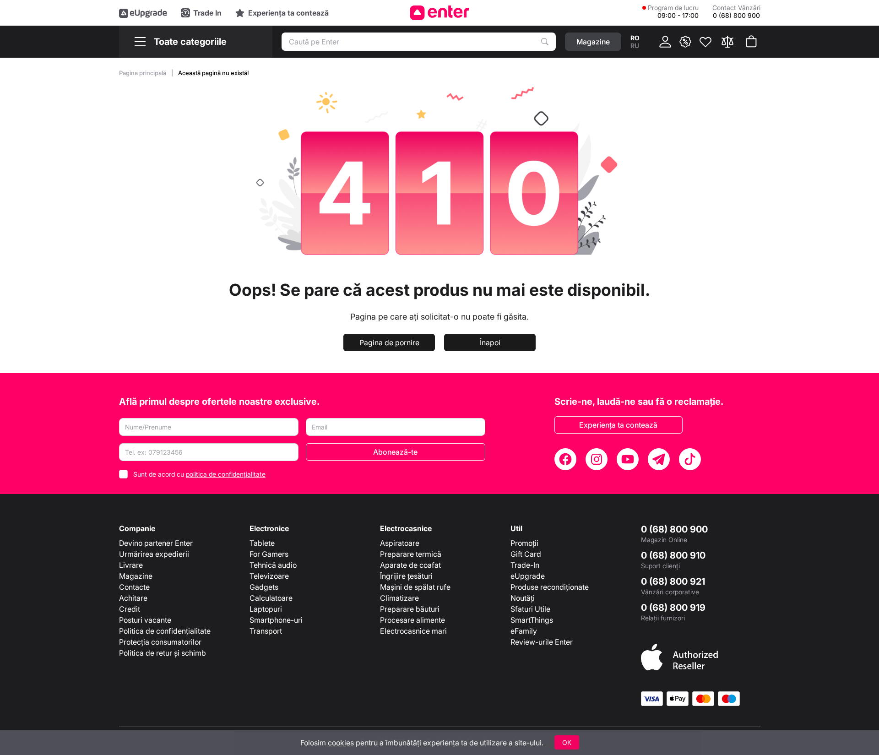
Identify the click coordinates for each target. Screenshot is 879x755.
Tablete (262, 543)
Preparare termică (410, 554)
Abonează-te (395, 451)
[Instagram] (597, 459)
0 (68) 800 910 (673, 555)
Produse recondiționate (549, 587)
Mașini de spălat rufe (415, 587)
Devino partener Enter (156, 543)
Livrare (131, 565)
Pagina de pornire (389, 342)
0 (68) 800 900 (674, 529)
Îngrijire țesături (406, 576)
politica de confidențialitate (226, 474)
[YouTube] (628, 459)
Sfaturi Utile (530, 609)
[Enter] (439, 12)
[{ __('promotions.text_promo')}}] (685, 41)
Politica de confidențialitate (165, 631)
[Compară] (727, 42)
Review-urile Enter (541, 641)
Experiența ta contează (618, 424)
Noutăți (522, 598)
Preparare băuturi (410, 609)
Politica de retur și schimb (162, 652)
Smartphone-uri (276, 620)
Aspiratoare (399, 543)
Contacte (134, 587)
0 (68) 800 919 (673, 607)
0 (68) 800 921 (673, 581)
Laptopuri (266, 609)
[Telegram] (659, 459)
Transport (266, 631)
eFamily (523, 631)
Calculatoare (271, 598)
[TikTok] (690, 459)
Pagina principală (143, 72)
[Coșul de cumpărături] (751, 42)
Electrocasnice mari (413, 631)
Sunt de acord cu (199, 474)
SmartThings (531, 620)
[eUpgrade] (143, 12)
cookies (341, 742)
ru (634, 45)
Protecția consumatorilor (160, 641)
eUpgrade (527, 576)
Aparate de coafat (410, 565)
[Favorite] (705, 41)
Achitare (133, 598)
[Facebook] (565, 459)
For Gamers (269, 554)
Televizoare (269, 576)
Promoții (524, 543)
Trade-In (524, 565)
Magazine (135, 576)
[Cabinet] (665, 41)
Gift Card (525, 554)
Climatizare (399, 598)
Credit (129, 609)
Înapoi (490, 342)
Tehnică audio (273, 565)
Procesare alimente (412, 620)
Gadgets (264, 587)
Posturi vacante (145, 620)
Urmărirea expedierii (154, 554)
